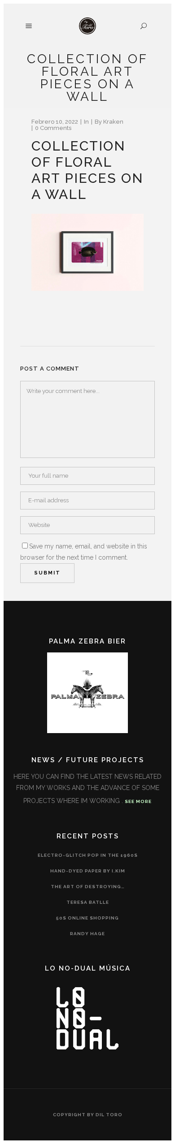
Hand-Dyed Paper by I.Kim (87, 870)
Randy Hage (87, 933)
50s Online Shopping (87, 917)
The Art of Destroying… (88, 886)
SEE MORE (138, 801)
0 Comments (53, 128)
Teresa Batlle (87, 902)
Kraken (113, 121)
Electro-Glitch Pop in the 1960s (88, 855)
